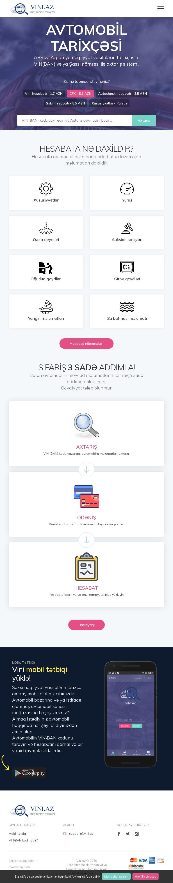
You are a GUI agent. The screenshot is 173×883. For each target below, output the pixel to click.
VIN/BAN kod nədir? (23, 840)
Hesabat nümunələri (86, 343)
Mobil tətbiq (17, 834)
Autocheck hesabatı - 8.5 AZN (122, 93)
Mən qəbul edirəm (116, 876)
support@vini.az (81, 834)
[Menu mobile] (160, 7)
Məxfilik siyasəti (145, 876)
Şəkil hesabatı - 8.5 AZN (65, 103)
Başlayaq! (86, 625)
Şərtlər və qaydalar (22, 860)
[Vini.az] (33, 811)
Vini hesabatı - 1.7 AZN (44, 93)
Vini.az (32, 8)
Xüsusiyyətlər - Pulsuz (109, 103)
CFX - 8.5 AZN (80, 93)
